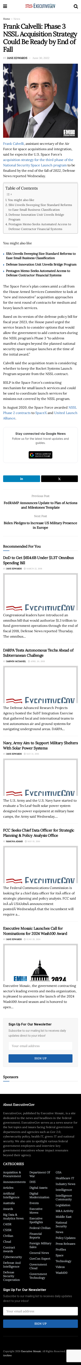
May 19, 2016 (33, 841)
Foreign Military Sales (40, 1245)
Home (6, 18)
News (17, 18)
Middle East (63, 1217)
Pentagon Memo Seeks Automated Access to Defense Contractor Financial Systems (40, 226)
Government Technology (38, 1276)
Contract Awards (9, 1249)
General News (39, 1253)
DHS (32, 1182)
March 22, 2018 (34, 568)
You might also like (21, 200)
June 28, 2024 (33, 939)
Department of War (39, 1174)
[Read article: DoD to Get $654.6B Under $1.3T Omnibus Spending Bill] (40, 591)
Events (34, 1203)
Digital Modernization (39, 1195)
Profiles (61, 1249)
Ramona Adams (14, 841)
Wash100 (62, 1273)
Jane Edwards (17, 58)
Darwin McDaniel (16, 661)
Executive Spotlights (36, 1220)
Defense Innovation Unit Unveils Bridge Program (36, 217)
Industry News (65, 1184)
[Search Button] (76, 6)
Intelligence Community (64, 1197)
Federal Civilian (40, 1228)
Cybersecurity (12, 1257)
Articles (8, 1188)
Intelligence (64, 1190)
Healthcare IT (65, 1178)
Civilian (8, 1236)
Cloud (7, 1241)
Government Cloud (38, 1266)
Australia (9, 1203)
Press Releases (65, 1244)
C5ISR (7, 1230)
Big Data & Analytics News (13, 1216)
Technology (63, 1261)
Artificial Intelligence (11, 1195)
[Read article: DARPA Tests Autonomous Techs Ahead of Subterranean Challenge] (40, 684)
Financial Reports (35, 1235)
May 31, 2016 (32, 754)
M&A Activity (64, 1211)
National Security (61, 1224)
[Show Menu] (5, 6)
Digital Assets (38, 1188)
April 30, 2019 (37, 661)
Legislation (63, 1205)
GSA (58, 1172)
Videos (60, 1267)
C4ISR (7, 1224)
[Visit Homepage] (40, 6)
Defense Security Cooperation (11, 1276)
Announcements (14, 1182)
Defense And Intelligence (12, 1264)
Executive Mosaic (31, 1351)
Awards (8, 1209)
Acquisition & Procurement (12, 1174)
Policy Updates (65, 1238)
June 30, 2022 (41, 58)
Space (60, 1255)
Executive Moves (36, 1210)
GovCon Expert (39, 1258)
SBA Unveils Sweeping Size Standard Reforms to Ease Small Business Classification (40, 207)
